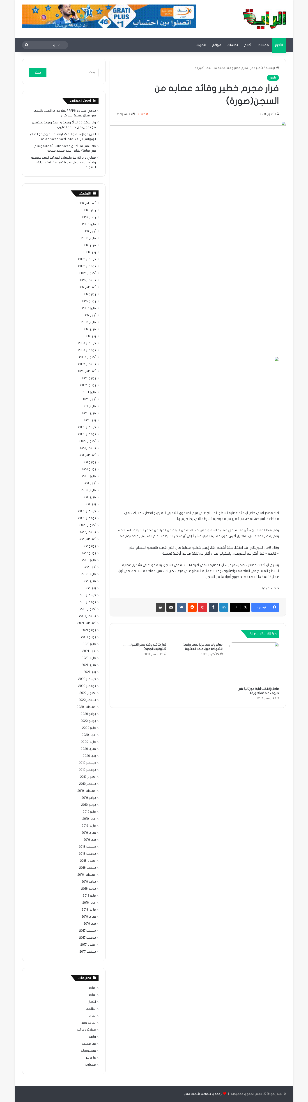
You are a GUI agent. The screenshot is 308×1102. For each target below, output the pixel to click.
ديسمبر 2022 (87, 511)
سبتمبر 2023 (87, 448)
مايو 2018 (89, 895)
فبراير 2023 (88, 497)
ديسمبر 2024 (87, 343)
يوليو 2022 (88, 546)
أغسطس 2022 (86, 539)
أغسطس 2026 (86, 203)
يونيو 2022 (88, 553)
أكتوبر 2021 (88, 609)
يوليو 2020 (88, 713)
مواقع (216, 45)
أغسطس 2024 (86, 371)
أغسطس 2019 (86, 790)
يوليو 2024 (88, 378)
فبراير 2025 (88, 329)
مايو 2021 (89, 644)
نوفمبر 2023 (87, 434)
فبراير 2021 (88, 665)
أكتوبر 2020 (87, 693)
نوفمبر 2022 (87, 518)
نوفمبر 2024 (87, 350)
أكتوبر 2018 (88, 860)
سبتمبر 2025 (87, 280)
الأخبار (279, 45)
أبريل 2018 (89, 902)
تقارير (92, 1015)
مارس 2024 (88, 406)
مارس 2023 (88, 490)
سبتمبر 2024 (87, 364)
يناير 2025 (89, 336)
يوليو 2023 (88, 462)
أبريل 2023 (89, 483)
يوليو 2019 (88, 797)
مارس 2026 (88, 238)
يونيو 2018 (88, 888)
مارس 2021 (89, 658)
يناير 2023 (89, 504)
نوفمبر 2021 (87, 602)
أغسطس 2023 (86, 455)
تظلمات (233, 45)
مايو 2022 (89, 560)
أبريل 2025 (89, 315)
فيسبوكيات (88, 1050)
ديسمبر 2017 (87, 930)
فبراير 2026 (88, 245)
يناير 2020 (89, 755)
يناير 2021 (89, 672)
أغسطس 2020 (86, 706)
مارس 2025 (88, 322)
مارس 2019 (89, 825)
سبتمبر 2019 (87, 783)
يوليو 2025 (88, 294)
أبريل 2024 (88, 399)
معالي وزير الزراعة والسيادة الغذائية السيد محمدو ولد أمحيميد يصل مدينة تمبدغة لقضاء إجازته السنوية (63, 162)
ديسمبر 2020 (87, 679)
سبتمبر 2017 (87, 951)
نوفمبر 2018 (87, 853)
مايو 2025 (89, 308)
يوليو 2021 (88, 630)
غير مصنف (89, 1043)
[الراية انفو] (264, 19)
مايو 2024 (89, 392)
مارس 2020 (88, 741)
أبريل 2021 (89, 651)
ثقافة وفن (88, 1022)
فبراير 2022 (88, 581)
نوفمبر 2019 (87, 769)
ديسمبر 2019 (87, 762)
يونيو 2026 (88, 217)
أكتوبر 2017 (88, 944)
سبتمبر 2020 (87, 699)
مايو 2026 (89, 224)
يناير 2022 (89, 588)
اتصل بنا (201, 45)
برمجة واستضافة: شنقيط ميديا (203, 1093)
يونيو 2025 (88, 301)
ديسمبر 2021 (87, 595)
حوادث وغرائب (86, 1029)
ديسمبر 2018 (87, 846)
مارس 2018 (89, 909)
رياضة (92, 1036)
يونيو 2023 (88, 469)
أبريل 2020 (89, 734)
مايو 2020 (89, 727)
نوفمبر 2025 (87, 266)
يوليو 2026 (88, 210)
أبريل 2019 (89, 818)
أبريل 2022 (89, 567)
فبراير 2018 (88, 916)
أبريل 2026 (89, 231)
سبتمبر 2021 (87, 616)
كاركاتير (91, 1057)
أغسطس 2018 (86, 874)
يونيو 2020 (88, 720)
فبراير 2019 (88, 832)
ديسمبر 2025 (87, 259)
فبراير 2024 (88, 413)
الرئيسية (271, 67)
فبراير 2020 (88, 748)
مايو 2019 (89, 811)
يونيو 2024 (88, 385)
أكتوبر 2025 (87, 273)
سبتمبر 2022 (87, 532)
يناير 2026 (89, 252)
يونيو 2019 (88, 804)
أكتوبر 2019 (88, 776)
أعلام (92, 987)
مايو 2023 (89, 476)
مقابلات (263, 45)
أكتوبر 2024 (87, 357)
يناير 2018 (89, 923)
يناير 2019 (89, 839)
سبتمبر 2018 (87, 867)
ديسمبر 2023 (87, 427)
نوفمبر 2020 (87, 686)
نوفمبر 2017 (87, 937)
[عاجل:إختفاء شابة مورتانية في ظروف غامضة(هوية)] (254, 663)
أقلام (247, 45)
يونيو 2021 (88, 637)
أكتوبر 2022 (87, 525)
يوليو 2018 (88, 881)
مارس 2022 (88, 574)
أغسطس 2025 (86, 287)
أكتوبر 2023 (87, 441)
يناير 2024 (89, 420)
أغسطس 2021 (86, 623)
